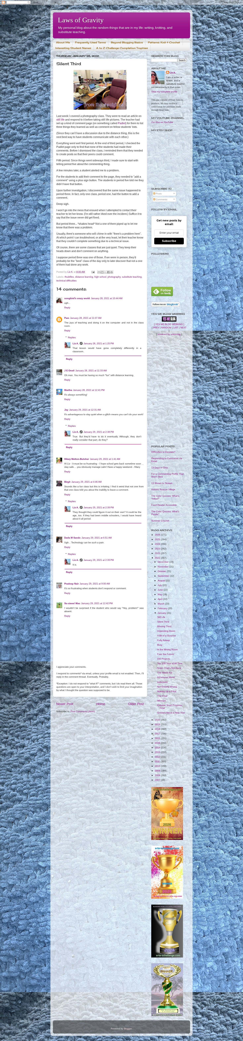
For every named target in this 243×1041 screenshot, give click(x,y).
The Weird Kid (164, 672)
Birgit (67, 481)
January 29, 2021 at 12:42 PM (97, 603)
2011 (158, 761)
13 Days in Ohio (159, 467)
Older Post (136, 704)
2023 (158, 548)
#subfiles (69, 276)
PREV (156, 327)
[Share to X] (105, 272)
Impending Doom (166, 631)
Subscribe (169, 241)
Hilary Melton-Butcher (76, 459)
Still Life (161, 617)
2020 (158, 719)
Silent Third (163, 621)
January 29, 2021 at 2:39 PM (99, 507)
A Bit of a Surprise (166, 635)
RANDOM (166, 327)
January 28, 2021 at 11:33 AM (91, 370)
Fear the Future (165, 654)
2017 (158, 733)
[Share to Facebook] (108, 272)
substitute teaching (132, 276)
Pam (66, 318)
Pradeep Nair (71, 583)
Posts (158, 193)
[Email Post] (92, 272)
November (163, 566)
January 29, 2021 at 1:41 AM (105, 459)
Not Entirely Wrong (167, 686)
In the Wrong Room (167, 649)
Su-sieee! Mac (72, 603)
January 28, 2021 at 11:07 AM (85, 318)
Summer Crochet (160, 520)
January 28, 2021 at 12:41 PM (89, 390)
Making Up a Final (166, 691)
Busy (159, 645)
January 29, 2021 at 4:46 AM (86, 481)
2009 (158, 770)
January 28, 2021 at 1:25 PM (99, 343)
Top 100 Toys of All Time (169, 663)
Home (100, 704)
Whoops (161, 700)
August (162, 580)
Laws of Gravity (81, 20)
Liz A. (76, 343)
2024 (158, 544)
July (160, 585)
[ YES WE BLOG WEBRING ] (169, 324)
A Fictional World (166, 677)
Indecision (162, 682)
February (163, 608)
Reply (67, 307)
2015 (158, 743)
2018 (158, 729)
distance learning (84, 276)
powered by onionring (169, 334)
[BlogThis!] (102, 272)
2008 (158, 775)
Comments (161, 199)
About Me (63, 42)
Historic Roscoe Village (163, 489)
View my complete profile (164, 91)
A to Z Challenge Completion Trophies (122, 48)
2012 (158, 756)
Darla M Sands (72, 537)
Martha (68, 390)
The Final (162, 696)
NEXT (183, 327)
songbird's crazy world (77, 298)
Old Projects (163, 658)
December (163, 562)
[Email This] (99, 272)
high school (100, 276)
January (162, 613)
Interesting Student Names (73, 48)
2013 (158, 752)
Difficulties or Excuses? (163, 452)
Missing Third (164, 626)
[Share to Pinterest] (111, 272)
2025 (158, 539)
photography (114, 276)
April (160, 599)
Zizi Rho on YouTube (162, 122)
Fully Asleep (163, 640)
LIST (175, 327)
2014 (158, 747)
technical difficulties (66, 280)
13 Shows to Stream (161, 483)
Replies (72, 337)
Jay (66, 409)
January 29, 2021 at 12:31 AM (85, 409)
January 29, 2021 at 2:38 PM (99, 432)
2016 (158, 738)
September (164, 576)
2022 (158, 553)
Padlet (121, 123)
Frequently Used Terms (90, 42)
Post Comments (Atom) (83, 711)
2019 (158, 724)
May (160, 594)
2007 (158, 780)
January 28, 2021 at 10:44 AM (106, 298)
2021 (158, 558)
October (162, 571)
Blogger (128, 1028)
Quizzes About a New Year (171, 712)
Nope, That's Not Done (169, 668)
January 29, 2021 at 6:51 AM (96, 537)
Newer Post (64, 704)
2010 (158, 766)
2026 (158, 534)
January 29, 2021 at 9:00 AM (95, 583)
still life (60, 119)
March (161, 603)
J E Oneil (69, 370)
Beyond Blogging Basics (127, 42)
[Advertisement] (169, 390)
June (160, 589)
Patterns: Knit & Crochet (164, 42)
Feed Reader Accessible (164, 505)
